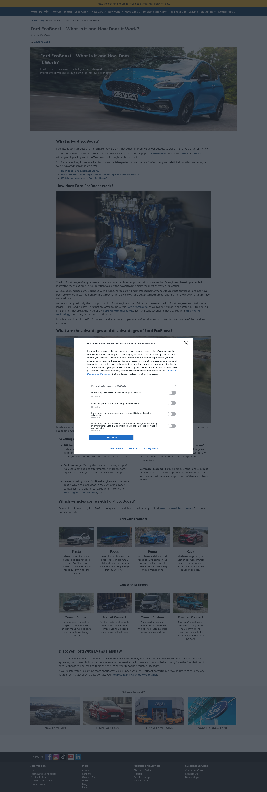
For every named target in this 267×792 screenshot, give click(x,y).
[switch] (172, 393)
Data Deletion (116, 448)
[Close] (187, 344)
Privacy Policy (151, 448)
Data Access (133, 448)
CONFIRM (111, 437)
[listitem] (133, 385)
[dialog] (133, 396)
